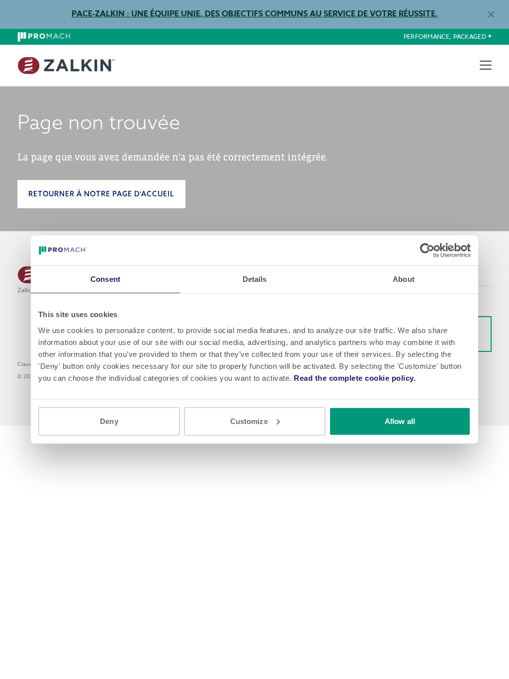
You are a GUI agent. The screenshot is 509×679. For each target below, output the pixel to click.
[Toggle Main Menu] (486, 65)
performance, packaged (445, 36)
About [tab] (404, 279)
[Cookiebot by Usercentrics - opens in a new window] (427, 250)
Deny (109, 421)
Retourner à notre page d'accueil (101, 193)
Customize (249, 421)
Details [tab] (255, 279)
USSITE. (421, 14)
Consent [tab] (105, 279)
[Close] (491, 14)
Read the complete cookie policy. (355, 377)
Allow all (400, 421)
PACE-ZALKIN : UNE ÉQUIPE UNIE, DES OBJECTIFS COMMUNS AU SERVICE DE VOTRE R (238, 14)
